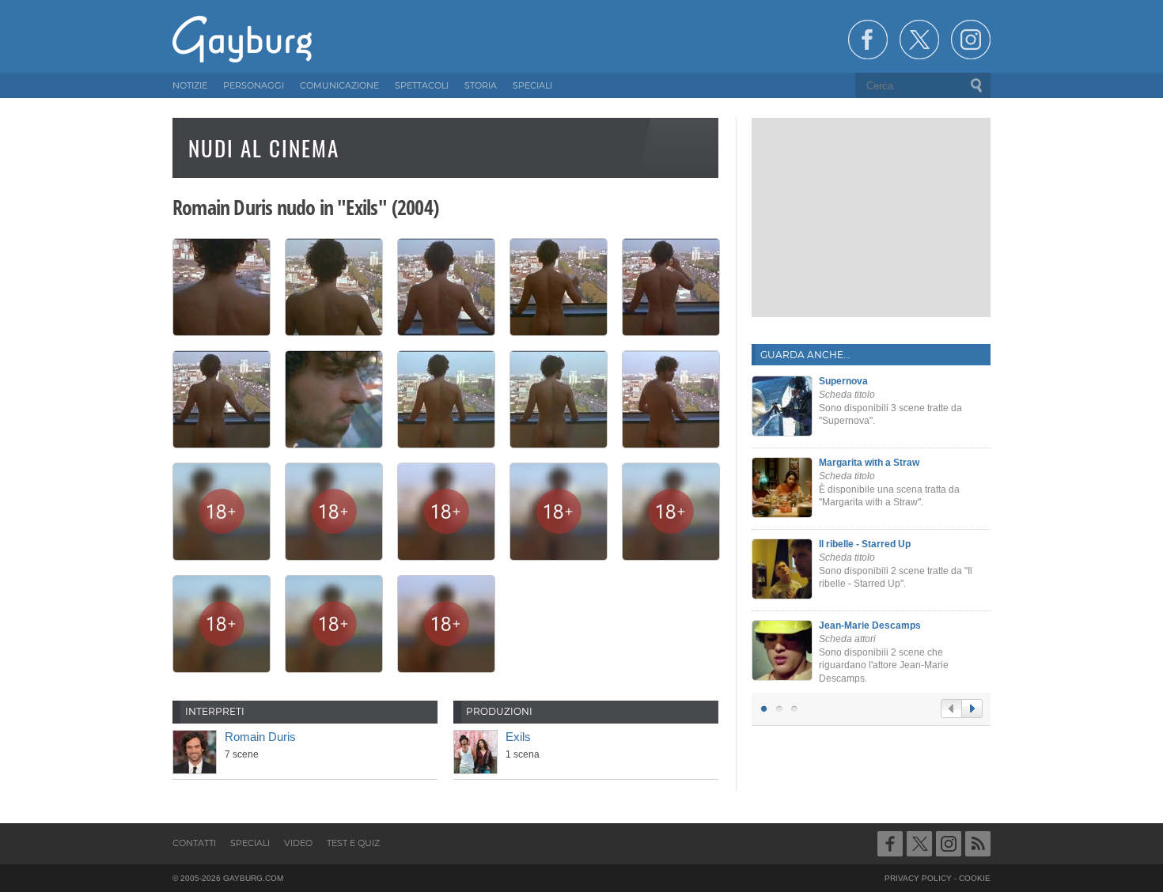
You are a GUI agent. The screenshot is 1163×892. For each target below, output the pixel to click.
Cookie (975, 878)
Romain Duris (260, 736)
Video (298, 843)
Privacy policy (918, 878)
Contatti (194, 843)
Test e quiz (353, 843)
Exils (518, 736)
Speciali (250, 843)
